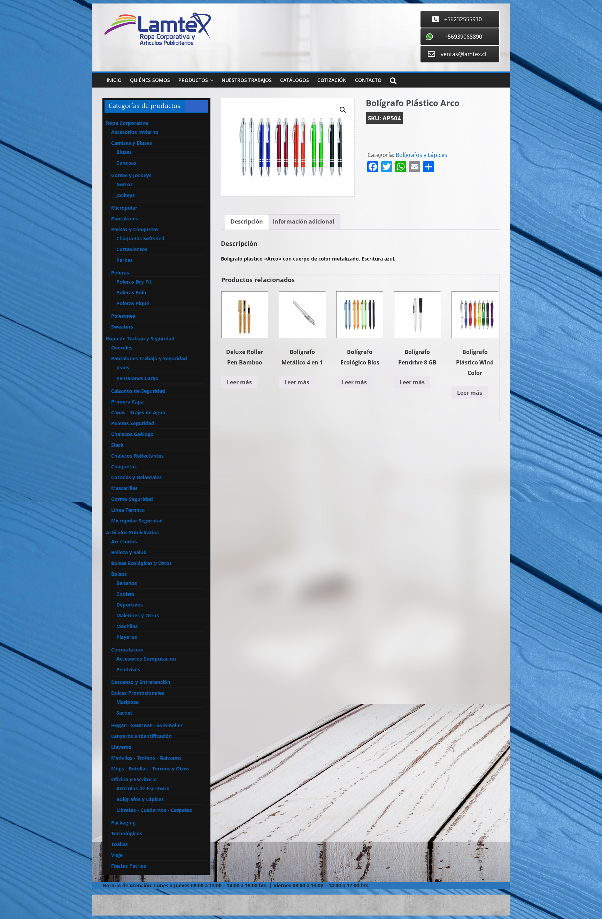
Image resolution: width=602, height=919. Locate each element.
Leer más (239, 382)
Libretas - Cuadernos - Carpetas (154, 810)
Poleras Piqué (132, 303)
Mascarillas (124, 488)
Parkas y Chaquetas (135, 229)
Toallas (119, 844)
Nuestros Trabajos (247, 80)
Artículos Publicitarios (132, 532)
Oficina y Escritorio (134, 779)
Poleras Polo (131, 292)
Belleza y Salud (129, 552)
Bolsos (119, 574)
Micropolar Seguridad (137, 520)
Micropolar (124, 207)
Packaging (123, 822)
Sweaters (122, 326)
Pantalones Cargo (137, 378)
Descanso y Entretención (140, 682)
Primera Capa (127, 401)
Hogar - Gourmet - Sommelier (147, 725)
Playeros (126, 637)
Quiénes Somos (150, 80)
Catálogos (294, 80)
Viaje (117, 855)
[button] (343, 110)
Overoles (121, 347)
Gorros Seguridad (132, 499)
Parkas (124, 260)
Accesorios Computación (146, 658)
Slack (117, 445)
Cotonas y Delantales (136, 477)
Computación (127, 649)
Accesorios (124, 541)
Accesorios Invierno (135, 132)
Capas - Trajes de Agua (138, 412)
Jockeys (125, 195)
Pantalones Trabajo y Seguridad (149, 358)
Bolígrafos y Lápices (421, 155)
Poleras (120, 272)
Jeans (122, 367)
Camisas (126, 162)
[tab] (247, 221)
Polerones (123, 315)
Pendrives (128, 669)
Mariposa (127, 702)
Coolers (125, 593)
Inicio (114, 80)
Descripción (247, 221)
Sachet (124, 712)
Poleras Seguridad (132, 423)
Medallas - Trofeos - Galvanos (146, 757)
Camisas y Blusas (131, 143)
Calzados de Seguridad (138, 390)
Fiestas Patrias (128, 865)
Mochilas (127, 626)
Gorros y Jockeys (131, 175)
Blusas (124, 152)
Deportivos (129, 604)
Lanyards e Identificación (141, 736)
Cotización (332, 80)
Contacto (368, 80)
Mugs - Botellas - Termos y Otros (150, 768)
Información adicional (303, 221)
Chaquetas (124, 466)
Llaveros (121, 747)
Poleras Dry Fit (134, 281)
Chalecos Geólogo (132, 434)
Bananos (126, 583)
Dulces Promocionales (137, 693)
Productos (193, 80)
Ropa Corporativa (127, 123)
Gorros (124, 184)
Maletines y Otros (137, 615)
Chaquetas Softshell (140, 238)
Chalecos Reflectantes (137, 455)
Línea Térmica (128, 509)
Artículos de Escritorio (143, 788)
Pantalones (124, 218)
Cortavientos (131, 249)
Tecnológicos (126, 833)
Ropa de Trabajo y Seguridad (140, 338)
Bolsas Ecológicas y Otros (141, 563)
